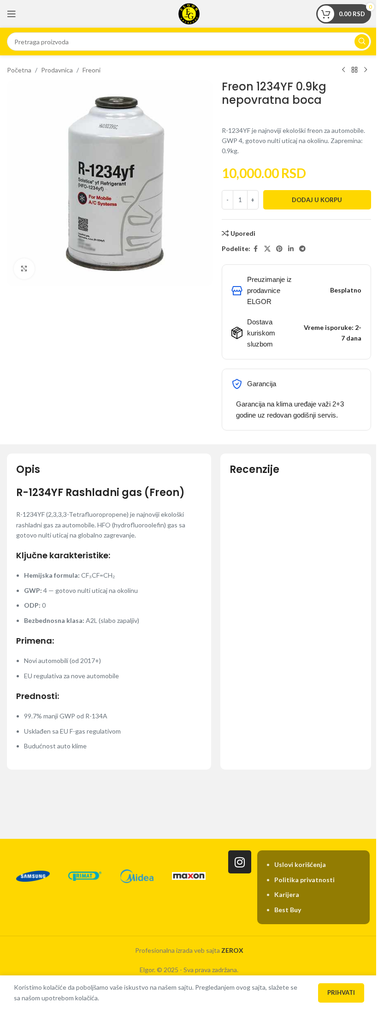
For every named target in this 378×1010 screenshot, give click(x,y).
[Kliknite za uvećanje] (24, 268)
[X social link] (267, 249)
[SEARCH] (361, 41)
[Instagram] (239, 861)
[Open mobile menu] (11, 14)
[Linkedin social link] (290, 249)
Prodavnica (57, 70)
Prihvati (341, 992)
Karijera (286, 894)
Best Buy (287, 910)
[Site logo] (189, 13)
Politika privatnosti (304, 880)
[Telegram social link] (302, 249)
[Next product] (365, 70)
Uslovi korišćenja (300, 864)
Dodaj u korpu (317, 199)
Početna (19, 70)
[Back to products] (354, 70)
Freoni (91, 70)
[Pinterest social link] (279, 249)
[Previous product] (343, 70)
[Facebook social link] (255, 249)
